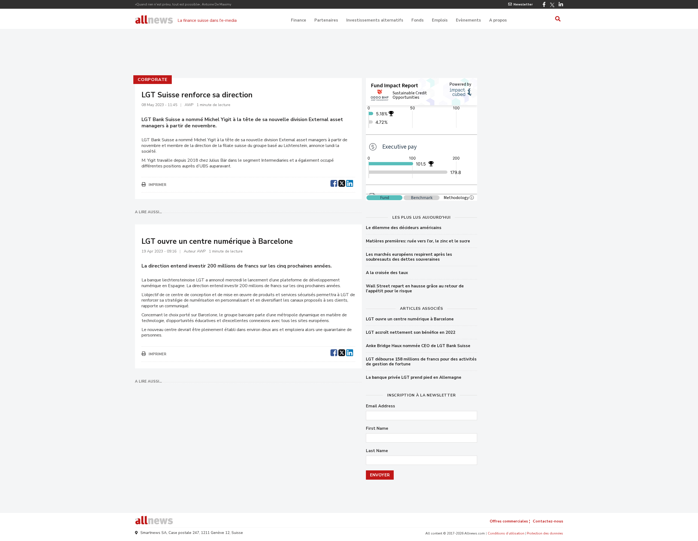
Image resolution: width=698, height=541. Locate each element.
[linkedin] (349, 183)
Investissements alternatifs (374, 20)
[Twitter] (552, 5)
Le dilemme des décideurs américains (403, 227)
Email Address (380, 406)
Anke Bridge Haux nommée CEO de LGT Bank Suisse (418, 345)
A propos (498, 20)
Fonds (417, 20)
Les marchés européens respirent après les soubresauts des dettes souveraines (409, 257)
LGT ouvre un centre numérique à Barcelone (410, 319)
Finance (298, 20)
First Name (377, 428)
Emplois (440, 20)
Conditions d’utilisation (506, 533)
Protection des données (545, 533)
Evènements (468, 20)
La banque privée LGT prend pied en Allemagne (413, 377)
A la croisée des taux (387, 272)
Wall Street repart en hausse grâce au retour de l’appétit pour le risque (415, 288)
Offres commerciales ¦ (510, 521)
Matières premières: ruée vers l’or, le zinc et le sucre (418, 241)
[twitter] (341, 183)
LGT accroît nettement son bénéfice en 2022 (410, 332)
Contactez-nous (548, 521)
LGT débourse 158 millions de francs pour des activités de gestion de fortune (421, 361)
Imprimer (157, 184)
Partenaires (326, 20)
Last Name (377, 450)
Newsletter (523, 4)
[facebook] (333, 183)
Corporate (152, 80)
